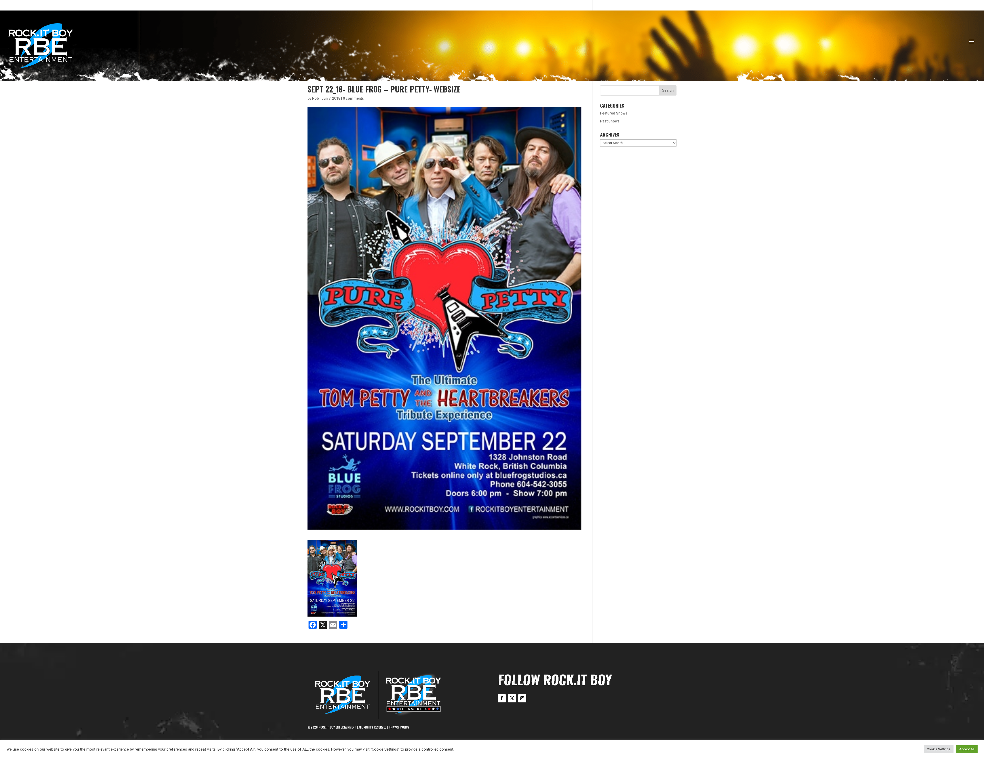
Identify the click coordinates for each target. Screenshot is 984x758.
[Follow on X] (512, 698)
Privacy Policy (399, 727)
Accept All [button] (967, 749)
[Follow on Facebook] (502, 698)
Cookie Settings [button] (938, 749)
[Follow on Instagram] (522, 698)
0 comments (353, 98)
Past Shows (610, 121)
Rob (315, 98)
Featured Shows (613, 113)
